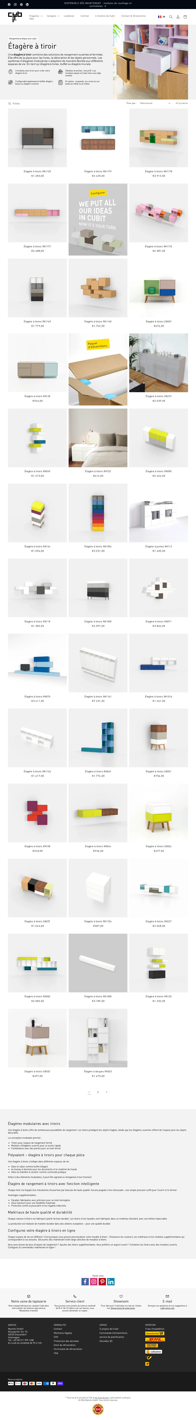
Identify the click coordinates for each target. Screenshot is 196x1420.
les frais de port (102, 1397)
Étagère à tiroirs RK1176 (158, 246)
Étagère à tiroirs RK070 (37, 696)
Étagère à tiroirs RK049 (37, 471)
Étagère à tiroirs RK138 (37, 396)
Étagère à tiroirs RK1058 (98, 996)
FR (164, 16)
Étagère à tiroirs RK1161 (98, 696)
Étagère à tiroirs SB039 (159, 321)
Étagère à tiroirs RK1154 (98, 921)
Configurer (98, 192)
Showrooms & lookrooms (123, 1308)
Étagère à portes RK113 (158, 546)
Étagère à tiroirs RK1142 (37, 771)
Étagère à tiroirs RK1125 (37, 171)
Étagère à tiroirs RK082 (37, 996)
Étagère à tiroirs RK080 (159, 471)
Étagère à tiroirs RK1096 (98, 546)
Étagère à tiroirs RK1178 (158, 171)
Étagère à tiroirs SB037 (37, 921)
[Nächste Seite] (106, 1092)
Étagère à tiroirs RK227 (159, 921)
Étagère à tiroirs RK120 (159, 996)
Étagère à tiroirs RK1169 (37, 321)
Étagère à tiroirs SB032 (37, 1071)
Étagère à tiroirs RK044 (98, 846)
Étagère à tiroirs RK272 (159, 396)
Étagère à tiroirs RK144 (37, 546)
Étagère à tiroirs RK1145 (98, 321)
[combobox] (161, 17)
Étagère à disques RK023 (98, 1071)
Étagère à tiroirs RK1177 (37, 246)
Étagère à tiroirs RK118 (37, 621)
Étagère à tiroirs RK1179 (98, 171)
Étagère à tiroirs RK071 (159, 621)
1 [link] (89, 1092)
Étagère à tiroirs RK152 (98, 471)
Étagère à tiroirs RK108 (37, 846)
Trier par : (131, 103)
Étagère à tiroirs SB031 (159, 771)
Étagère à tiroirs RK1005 (98, 621)
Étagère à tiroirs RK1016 (158, 696)
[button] (34, 15)
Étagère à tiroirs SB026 (159, 846)
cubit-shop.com (167, 1308)
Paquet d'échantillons (97, 345)
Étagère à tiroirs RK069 (98, 771)
